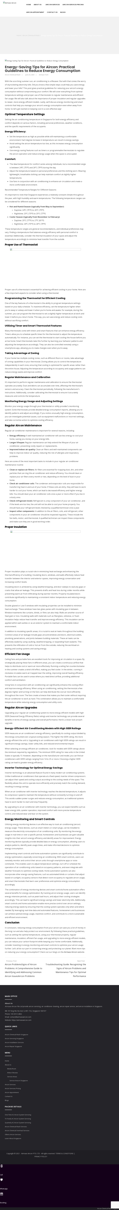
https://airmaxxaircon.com (21, 1020)
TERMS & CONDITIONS (64, 1153)
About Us (37, 4)
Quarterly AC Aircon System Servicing (18, 1123)
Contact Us (52, 12)
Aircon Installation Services (14, 1042)
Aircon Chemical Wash (31, 35)
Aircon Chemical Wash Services (16, 1127)
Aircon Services (53, 4)
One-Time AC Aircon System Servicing (18, 1115)
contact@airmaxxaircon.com (20, 1017)
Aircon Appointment (35, 12)
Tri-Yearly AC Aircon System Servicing (18, 1119)
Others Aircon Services (13, 1134)
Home (28, 4)
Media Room (11, 1069)
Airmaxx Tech (43, 75)
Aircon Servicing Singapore (14, 1038)
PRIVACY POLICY (40, 1156)
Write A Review (12, 1073)
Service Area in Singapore (19, 1081)
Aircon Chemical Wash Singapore (16, 1034)
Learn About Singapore (13, 1138)
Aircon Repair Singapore (13, 1046)
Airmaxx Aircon (71, 952)
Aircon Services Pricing (73, 4)
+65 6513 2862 (16, 1014)
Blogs (63, 12)
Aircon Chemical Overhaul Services (17, 1130)
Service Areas (12, 1077)
